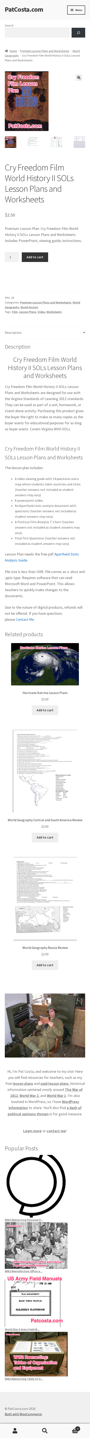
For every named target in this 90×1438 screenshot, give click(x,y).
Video (41, 312)
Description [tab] (13, 332)
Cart (69, 1427)
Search (9, 25)
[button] (79, 77)
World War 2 (29, 1095)
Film (15, 312)
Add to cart (35, 257)
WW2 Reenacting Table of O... (24, 1379)
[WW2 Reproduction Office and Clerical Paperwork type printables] (45, 1245)
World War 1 (56, 1095)
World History (29, 307)
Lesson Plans (27, 312)
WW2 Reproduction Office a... (23, 1271)
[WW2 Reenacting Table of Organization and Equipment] (45, 1354)
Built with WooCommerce (23, 1414)
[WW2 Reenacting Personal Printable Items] (45, 1186)
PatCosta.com (24, 9)
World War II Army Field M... (22, 1329)
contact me (56, 1130)
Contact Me (25, 619)
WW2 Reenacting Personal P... (24, 1220)
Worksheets (54, 312)
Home (13, 51)
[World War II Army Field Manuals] (45, 1300)
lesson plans (23, 1083)
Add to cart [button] (45, 710)
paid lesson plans (55, 1083)
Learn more (32, 1130)
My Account (15, 1431)
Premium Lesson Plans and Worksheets (44, 51)
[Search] (78, 33)
